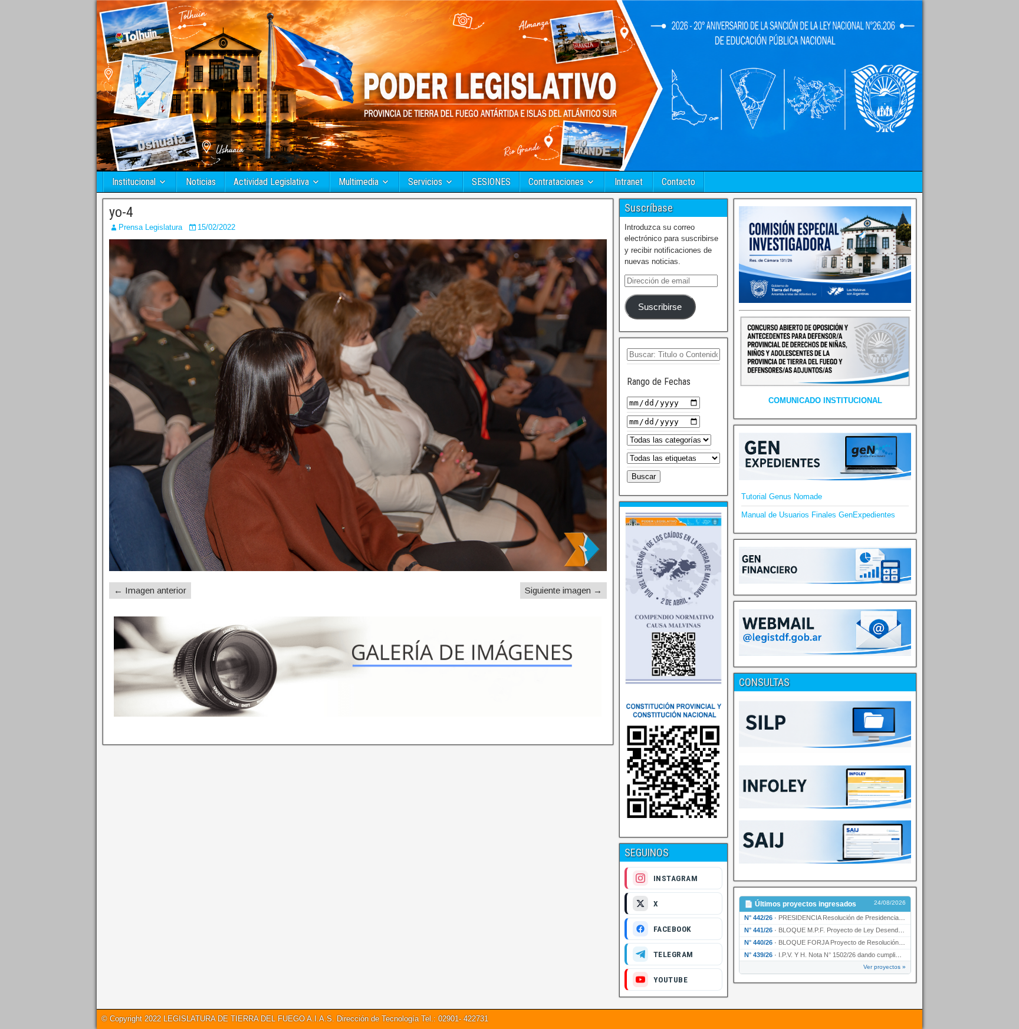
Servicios (425, 181)
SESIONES (491, 181)
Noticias (201, 181)
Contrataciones (556, 181)
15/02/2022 (216, 227)
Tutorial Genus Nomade (781, 496)
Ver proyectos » (884, 967)
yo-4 (121, 212)
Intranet (628, 181)
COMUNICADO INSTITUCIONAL (825, 400)
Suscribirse (660, 307)
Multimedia (358, 181)
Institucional (134, 181)
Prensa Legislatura (150, 227)
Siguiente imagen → (563, 590)
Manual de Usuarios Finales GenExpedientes (818, 514)
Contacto (678, 181)
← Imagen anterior (150, 590)
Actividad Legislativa (271, 181)
